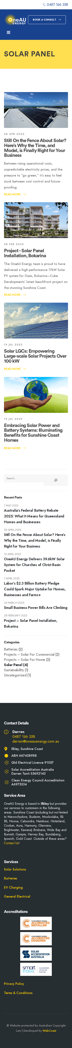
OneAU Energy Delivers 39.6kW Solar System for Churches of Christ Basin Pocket (34, 564)
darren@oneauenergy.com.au (35, 741)
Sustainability (14, 670)
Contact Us (11, 843)
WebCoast (49, 1031)
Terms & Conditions (18, 993)
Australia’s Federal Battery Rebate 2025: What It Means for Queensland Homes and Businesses (34, 516)
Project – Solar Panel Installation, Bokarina (30, 623)
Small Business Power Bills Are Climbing (35, 607)
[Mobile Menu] (8, 32)
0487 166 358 (23, 736)
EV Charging (13, 887)
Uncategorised (15, 675)
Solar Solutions (15, 869)
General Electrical (17, 896)
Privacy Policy (14, 983)
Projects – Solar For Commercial (29, 654)
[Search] (56, 480)
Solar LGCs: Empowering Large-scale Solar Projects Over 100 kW (35, 356)
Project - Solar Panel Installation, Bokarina (25, 253)
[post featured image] (36, 110)
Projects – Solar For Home (24, 659)
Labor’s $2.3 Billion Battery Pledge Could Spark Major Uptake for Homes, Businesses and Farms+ (35, 589)
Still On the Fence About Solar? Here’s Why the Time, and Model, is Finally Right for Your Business (35, 148)
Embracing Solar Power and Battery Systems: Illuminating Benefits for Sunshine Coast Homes (33, 433)
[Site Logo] (15, 20)
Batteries (11, 649)
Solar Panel (13, 664)
